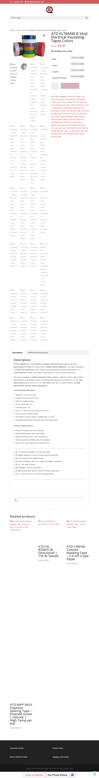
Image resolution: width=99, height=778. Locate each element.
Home (12, 30)
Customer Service (17, 748)
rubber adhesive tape (59, 131)
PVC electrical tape (58, 128)
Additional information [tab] (38, 352)
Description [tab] (17, 352)
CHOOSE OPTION (59, 78)
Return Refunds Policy (18, 757)
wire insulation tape (71, 133)
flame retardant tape (69, 116)
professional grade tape (76, 125)
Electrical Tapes (74, 96)
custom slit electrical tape (70, 111)
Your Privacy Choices (57, 775)
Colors (54, 65)
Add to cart (70, 85)
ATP (58, 102)
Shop (19, 30)
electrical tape (68, 114)
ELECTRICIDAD (81, 114)
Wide (54, 59)
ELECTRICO (55, 116)
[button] (44, 35)
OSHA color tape (69, 122)
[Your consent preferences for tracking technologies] (94, 774)
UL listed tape (74, 131)
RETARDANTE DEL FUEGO (77, 128)
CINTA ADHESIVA (77, 105)
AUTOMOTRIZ (81, 102)
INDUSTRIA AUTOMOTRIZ (73, 119)
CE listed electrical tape (60, 105)
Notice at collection (34, 775)
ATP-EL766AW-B (68, 102)
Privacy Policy (58, 748)
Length (55, 72)
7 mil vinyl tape (70, 99)
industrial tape (56, 122)
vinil (82, 131)
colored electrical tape (72, 108)
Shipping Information (61, 757)
